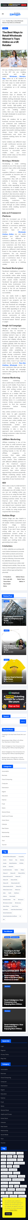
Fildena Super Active (7, 889)
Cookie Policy (13, 1210)
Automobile (5, 771)
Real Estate (5, 828)
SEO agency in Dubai (7, 902)
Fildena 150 (5, 879)
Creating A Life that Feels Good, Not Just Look (12, 953)
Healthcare (16, 893)
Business (4, 775)
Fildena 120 (17, 876)
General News (6, 812)
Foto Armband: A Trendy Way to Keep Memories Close (13, 648)
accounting (21, 856)
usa (4, 919)
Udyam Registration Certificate (10, 916)
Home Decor (5, 820)
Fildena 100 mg (21, 873)
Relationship (5, 832)
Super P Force (15, 906)
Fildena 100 (12, 873)
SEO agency (20, 899)
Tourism (4, 844)
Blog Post (3, 1058)
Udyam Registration (7, 912)
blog (16, 859)
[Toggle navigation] (3, 14)
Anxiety (4, 859)
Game (3, 808)
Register (3, 1050)
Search (6, 716)
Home (3, 21)
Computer (5, 783)
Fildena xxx (17, 889)
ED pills (4, 866)
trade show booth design (16, 909)
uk (20, 916)
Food (3, 804)
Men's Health (12, 896)
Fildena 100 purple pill (8, 876)
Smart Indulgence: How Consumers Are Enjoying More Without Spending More (13, 747)
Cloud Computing (7, 779)
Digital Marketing (13, 863)
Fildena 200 (5, 883)
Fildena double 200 (15, 883)
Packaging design (7, 899)
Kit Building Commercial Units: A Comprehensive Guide (13, 619)
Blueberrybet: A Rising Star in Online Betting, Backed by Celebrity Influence (13, 758)
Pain (14, 899)
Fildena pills (18, 886)
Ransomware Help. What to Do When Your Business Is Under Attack (12, 741)
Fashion (5, 28)
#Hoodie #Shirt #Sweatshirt (9, 856)
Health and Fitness (7, 816)
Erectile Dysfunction (7, 869)
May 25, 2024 (9, 652)
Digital (4, 791)
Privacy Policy (5, 1054)
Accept (8, 1214)
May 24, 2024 (9, 681)
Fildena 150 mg (14, 879)
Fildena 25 (5, 873)
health (9, 893)
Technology (5, 909)
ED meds (21, 863)
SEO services (18, 902)
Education (5, 796)
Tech (3, 840)
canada (4, 863)
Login (2, 1046)
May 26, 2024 (9, 623)
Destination (5, 787)
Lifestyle (4, 824)
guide (4, 893)
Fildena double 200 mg (8, 886)
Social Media (5, 836)
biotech (11, 859)
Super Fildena (6, 906)
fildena (22, 869)
